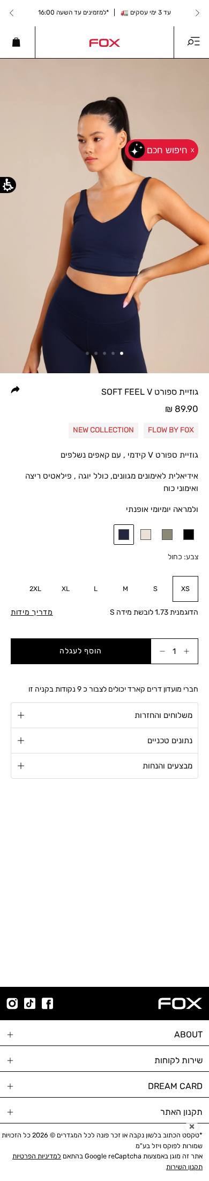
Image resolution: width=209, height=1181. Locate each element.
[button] (124, 534)
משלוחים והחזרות (163, 715)
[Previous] (197, 12)
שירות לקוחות (178, 1060)
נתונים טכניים (169, 740)
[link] (104, 41)
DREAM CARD (175, 1086)
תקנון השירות (184, 1167)
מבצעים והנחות (167, 766)
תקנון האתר (181, 1112)
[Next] (11, 12)
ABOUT (188, 1034)
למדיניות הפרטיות (36, 1156)
